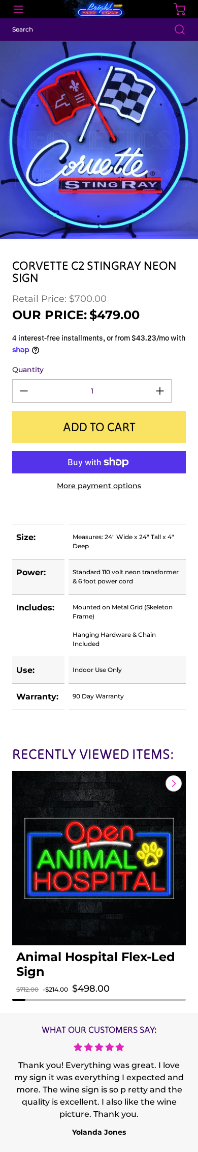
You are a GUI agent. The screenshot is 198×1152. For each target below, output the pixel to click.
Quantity (28, 369)
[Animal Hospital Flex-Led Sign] (99, 858)
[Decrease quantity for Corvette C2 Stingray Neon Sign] (24, 391)
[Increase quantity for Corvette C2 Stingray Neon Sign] (160, 391)
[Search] (174, 29)
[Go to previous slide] (150, 783)
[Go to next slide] (172, 783)
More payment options (99, 485)
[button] (32, 999)
